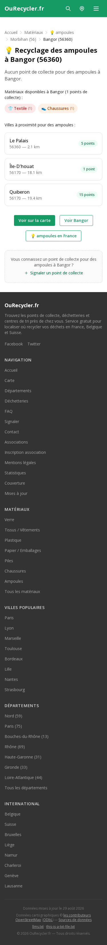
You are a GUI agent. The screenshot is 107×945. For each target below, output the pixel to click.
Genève (12, 875)
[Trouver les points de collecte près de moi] (82, 8)
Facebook (14, 344)
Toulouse (13, 648)
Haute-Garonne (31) (23, 757)
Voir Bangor (76, 220)
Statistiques (15, 472)
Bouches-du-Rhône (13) (27, 736)
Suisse (10, 824)
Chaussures (57, 108)
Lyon (9, 628)
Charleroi (13, 865)
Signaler (12, 421)
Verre (9, 519)
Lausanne (14, 886)
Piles (9, 560)
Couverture (15, 483)
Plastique (13, 540)
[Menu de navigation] (96, 8)
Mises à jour (16, 493)
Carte (10, 380)
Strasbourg (15, 689)
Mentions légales (20, 462)
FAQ (9, 411)
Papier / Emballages (23, 550)
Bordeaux (14, 658)
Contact (12, 431)
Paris (9, 617)
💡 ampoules (62, 32)
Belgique (13, 814)
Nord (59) (13, 716)
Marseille (13, 638)
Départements (18, 390)
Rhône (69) (15, 746)
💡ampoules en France (53, 235)
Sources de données (75, 919)
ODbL (48, 919)
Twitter (34, 344)
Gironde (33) (16, 767)
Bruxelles (13, 834)
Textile (20, 108)
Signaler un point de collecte (56, 273)
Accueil (11, 32)
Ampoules (14, 581)
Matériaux (33, 32)
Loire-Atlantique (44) (23, 777)
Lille (8, 669)
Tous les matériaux (22, 591)
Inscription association (25, 452)
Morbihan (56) (23, 39)
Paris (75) (13, 726)
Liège (10, 844)
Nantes (11, 679)
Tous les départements (26, 787)
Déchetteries (16, 401)
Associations (16, 442)
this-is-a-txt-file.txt (60, 926)
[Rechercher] (68, 8)
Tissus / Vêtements (22, 530)
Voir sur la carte (35, 220)
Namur (11, 855)
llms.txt (38, 926)
